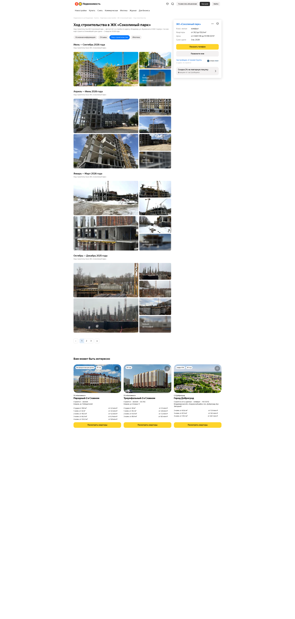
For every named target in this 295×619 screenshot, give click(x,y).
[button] (172, 4)
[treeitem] (81, 10)
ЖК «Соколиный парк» (188, 24)
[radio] (86, 341)
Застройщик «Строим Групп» (189, 60)
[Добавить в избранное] (217, 24)
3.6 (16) (142, 402)
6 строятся (187, 63)
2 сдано (179, 63)
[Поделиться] (212, 24)
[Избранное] (167, 4)
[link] (216, 4)
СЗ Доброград (179, 395)
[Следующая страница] (97, 341)
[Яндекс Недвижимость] (87, 4)
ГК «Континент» (80, 395)
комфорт (195, 29)
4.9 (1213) (205, 402)
